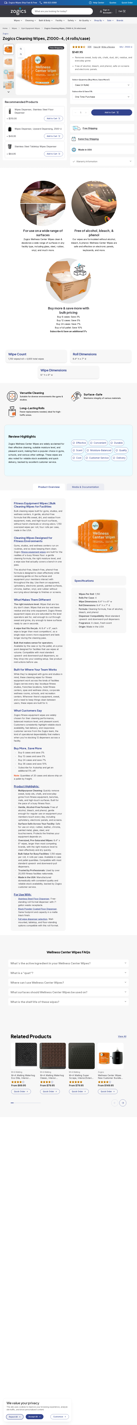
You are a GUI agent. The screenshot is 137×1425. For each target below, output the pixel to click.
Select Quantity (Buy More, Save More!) (91, 79)
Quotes (112, 3)
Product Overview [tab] (49, 487)
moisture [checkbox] (70, 1043)
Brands (120, 20)
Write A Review (111, 973)
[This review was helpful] (122, 1071)
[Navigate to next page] (83, 1186)
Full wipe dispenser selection (32, 909)
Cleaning (29, 20)
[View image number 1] (8, 49)
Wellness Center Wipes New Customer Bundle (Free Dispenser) (109, 1339)
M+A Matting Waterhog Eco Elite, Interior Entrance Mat (23, 1339)
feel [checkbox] (47, 1043)
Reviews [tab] (11, 937)
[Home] (18, 11)
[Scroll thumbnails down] (8, 92)
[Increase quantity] (86, 113)
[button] (68, 1008)
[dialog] (37, 1410)
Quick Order (127, 3)
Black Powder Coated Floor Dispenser (37, 899)
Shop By (98, 20)
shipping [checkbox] (29, 1043)
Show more (90, 1043)
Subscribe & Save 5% (82, 91)
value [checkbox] (79, 1043)
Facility (59, 20)
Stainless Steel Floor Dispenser (33, 889)
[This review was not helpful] (127, 1071)
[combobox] (102, 85)
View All (122, 1299)
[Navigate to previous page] (53, 1186)
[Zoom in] (21, 49)
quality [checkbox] (18, 1043)
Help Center (98, 2)
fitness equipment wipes (33, 548)
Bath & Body (44, 20)
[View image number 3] (8, 74)
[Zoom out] (21, 54)
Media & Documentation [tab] (85, 487)
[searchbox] (16, 1031)
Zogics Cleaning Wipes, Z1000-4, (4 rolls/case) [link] (65, 28)
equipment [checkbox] (57, 1043)
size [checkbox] (10, 1043)
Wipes (17, 20)
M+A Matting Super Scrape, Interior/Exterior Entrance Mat (80, 1339)
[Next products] (122, 1365)
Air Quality (84, 20)
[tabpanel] (68, 705)
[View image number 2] (8, 61)
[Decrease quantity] (75, 113)
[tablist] (68, 487)
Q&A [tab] (23, 937)
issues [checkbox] (39, 1043)
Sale (109, 20)
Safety (71, 20)
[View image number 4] (8, 86)
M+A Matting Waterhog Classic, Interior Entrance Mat (52, 1339)
